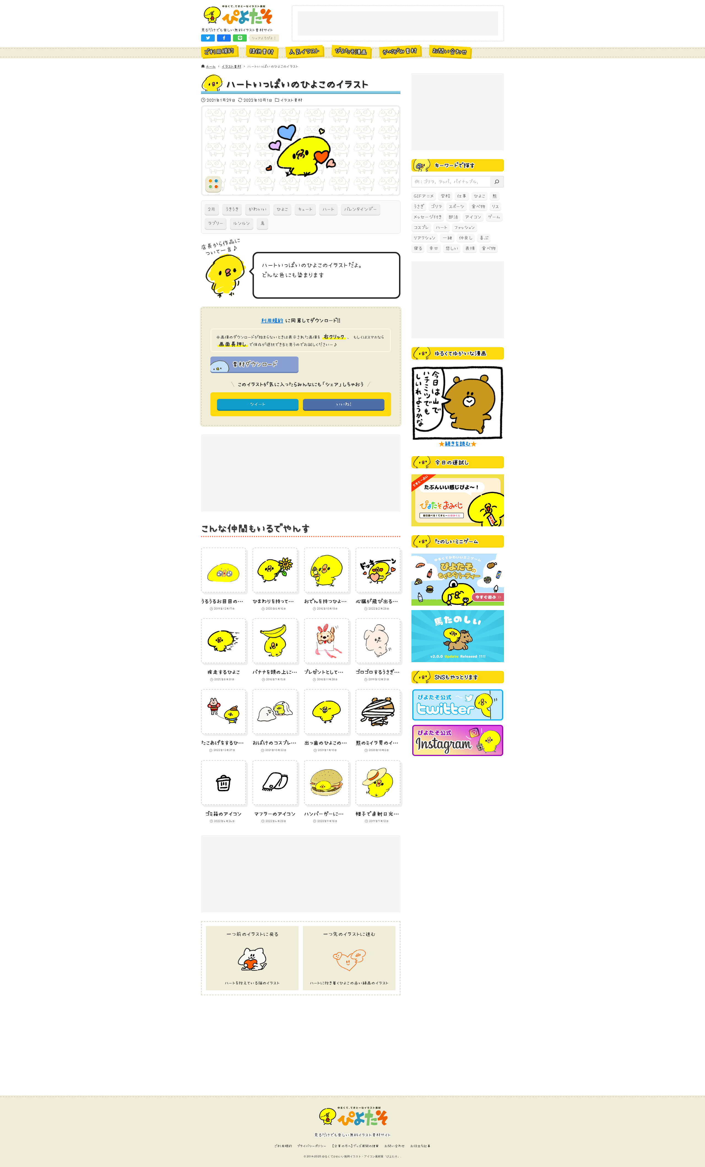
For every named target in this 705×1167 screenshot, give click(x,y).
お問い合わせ (394, 1146)
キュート (305, 209)
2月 (212, 209)
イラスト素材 (291, 100)
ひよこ (282, 209)
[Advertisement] (398, 23)
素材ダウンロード (254, 364)
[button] (208, 38)
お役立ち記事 (420, 1146)
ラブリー (215, 223)
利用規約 (272, 320)
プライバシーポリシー (311, 1146)
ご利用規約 (283, 1146)
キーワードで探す (455, 165)
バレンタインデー (360, 209)
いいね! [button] (344, 404)
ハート (328, 209)
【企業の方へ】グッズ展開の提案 (355, 1146)
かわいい (257, 209)
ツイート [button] (258, 404)
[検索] (496, 181)
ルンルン (241, 223)
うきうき (232, 209)
